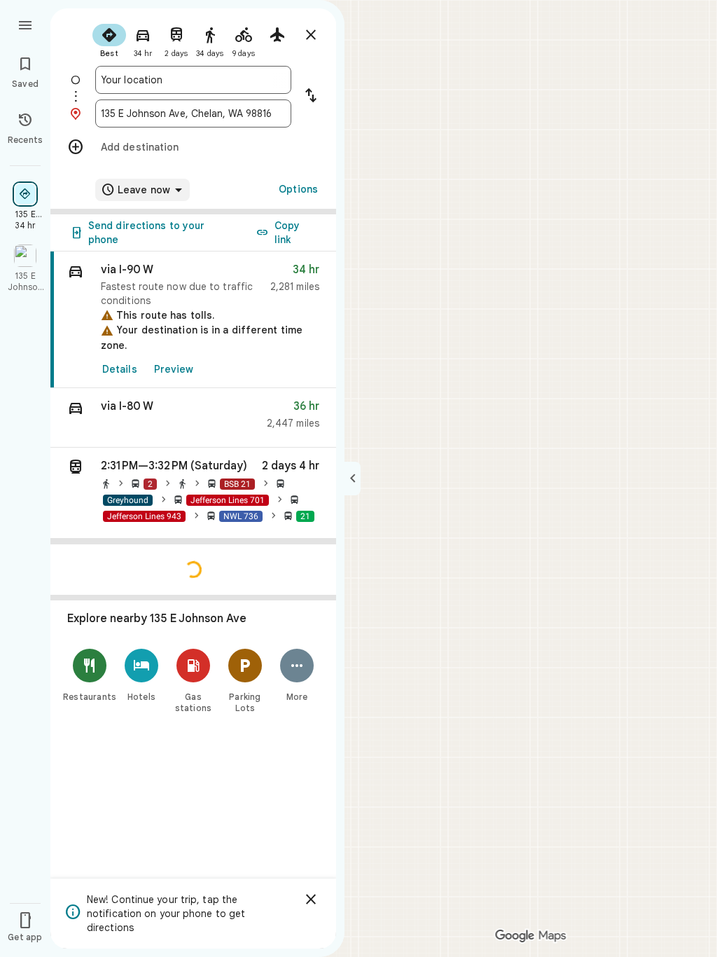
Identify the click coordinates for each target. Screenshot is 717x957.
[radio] (109, 39)
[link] (193, 320)
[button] (193, 418)
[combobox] (193, 80)
